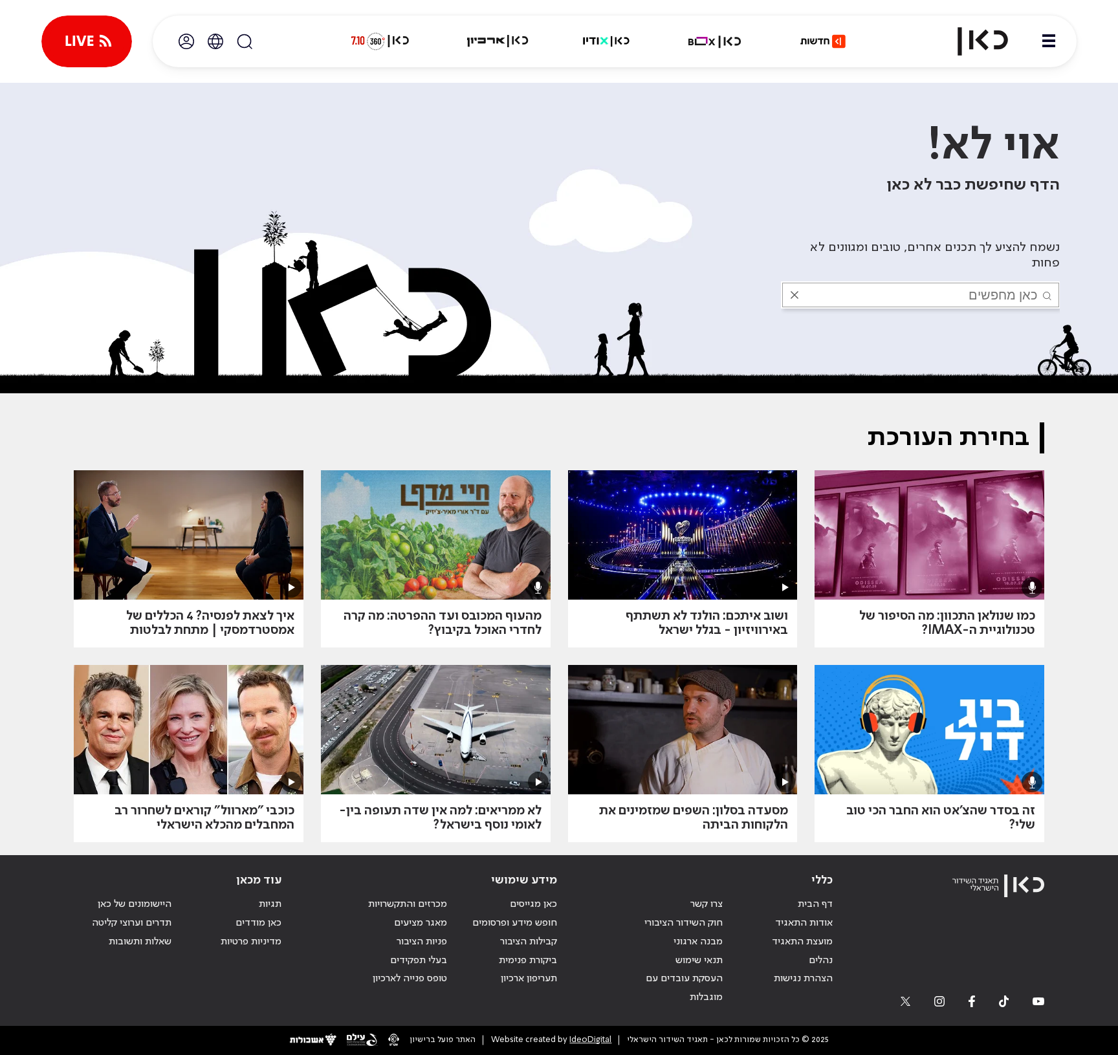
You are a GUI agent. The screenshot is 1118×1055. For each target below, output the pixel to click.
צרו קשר (706, 904)
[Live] (86, 41)
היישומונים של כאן (134, 904)
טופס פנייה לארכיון (410, 978)
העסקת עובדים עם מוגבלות (684, 988)
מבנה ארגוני (698, 942)
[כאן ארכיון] (497, 41)
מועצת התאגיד (802, 942)
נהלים (821, 960)
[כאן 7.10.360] (379, 41)
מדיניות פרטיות (251, 942)
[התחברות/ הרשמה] (186, 41)
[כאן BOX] (715, 41)
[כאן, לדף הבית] (972, 41)
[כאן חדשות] (823, 41)
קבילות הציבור (528, 942)
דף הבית (815, 904)
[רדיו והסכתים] (606, 41)
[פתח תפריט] (1048, 41)
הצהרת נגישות (803, 978)
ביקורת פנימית (528, 960)
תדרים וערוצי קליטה (131, 923)
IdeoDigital (590, 1040)
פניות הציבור (422, 942)
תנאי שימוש (699, 960)
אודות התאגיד (804, 923)
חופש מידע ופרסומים (514, 923)
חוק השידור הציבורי (683, 923)
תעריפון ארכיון (529, 978)
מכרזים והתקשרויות (407, 904)
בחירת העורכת (948, 438)
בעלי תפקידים (418, 960)
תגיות (270, 904)
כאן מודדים (258, 923)
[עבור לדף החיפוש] (245, 41)
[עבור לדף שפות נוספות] (215, 41)
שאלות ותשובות (140, 942)
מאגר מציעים (420, 923)
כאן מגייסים (533, 904)
